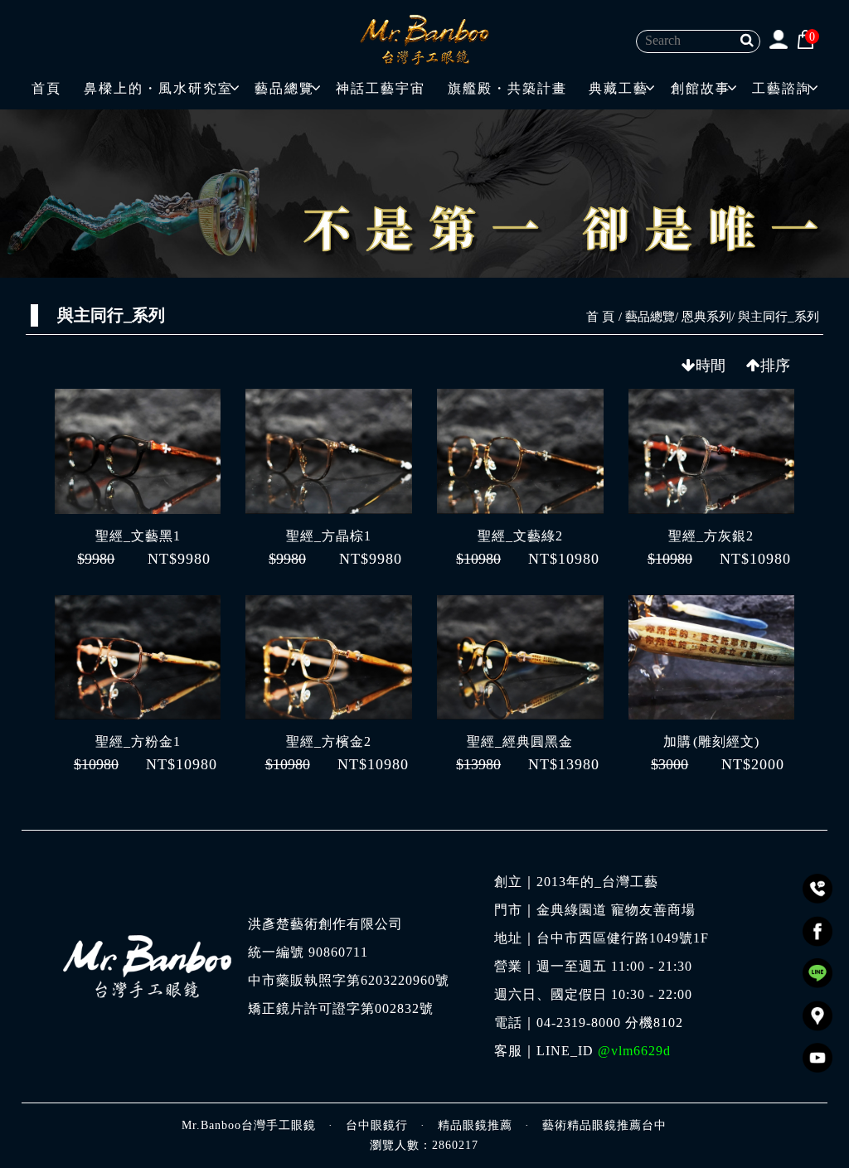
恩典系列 (706, 316)
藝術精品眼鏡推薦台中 (604, 1125)
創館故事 (700, 88)
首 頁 (600, 316)
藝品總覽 (284, 88)
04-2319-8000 (578, 1022)
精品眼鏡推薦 (475, 1125)
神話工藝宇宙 (380, 88)
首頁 (46, 88)
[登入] (778, 38)
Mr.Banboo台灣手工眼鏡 (249, 1125)
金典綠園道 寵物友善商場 (616, 910)
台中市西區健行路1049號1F (622, 938)
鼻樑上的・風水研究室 (158, 88)
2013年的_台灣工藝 (597, 882)
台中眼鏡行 (377, 1125)
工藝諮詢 (782, 88)
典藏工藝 (618, 88)
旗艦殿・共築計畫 (507, 88)
